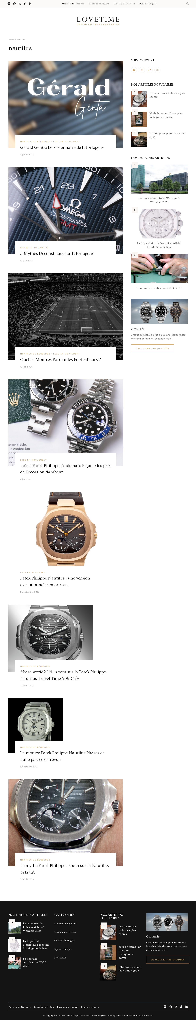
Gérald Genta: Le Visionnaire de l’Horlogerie (62, 147)
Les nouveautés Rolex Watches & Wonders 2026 (34, 927)
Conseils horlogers (99, 4)
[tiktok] (150, 70)
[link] (157, 70)
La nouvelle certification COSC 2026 (159, 288)
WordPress (147, 1015)
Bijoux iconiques (148, 4)
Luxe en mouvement (124, 4)
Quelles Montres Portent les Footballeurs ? (60, 359)
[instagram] (142, 70)
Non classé (60, 957)
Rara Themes (122, 1015)
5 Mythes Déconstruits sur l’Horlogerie (57, 253)
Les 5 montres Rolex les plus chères (127, 930)
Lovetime (65, 1015)
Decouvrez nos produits (152, 348)
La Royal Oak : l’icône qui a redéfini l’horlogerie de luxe (36, 944)
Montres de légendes (73, 4)
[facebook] (134, 70)
